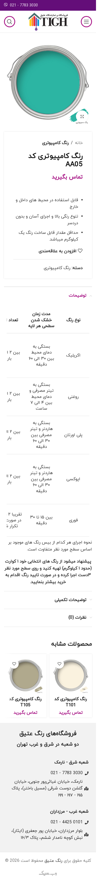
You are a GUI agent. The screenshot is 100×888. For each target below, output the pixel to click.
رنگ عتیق (53, 861)
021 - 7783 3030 (24, 5)
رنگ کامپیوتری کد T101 (70, 702)
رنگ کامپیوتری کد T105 (25, 702)
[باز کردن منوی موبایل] (86, 21)
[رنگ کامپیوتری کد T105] (25, 675)
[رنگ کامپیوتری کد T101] (70, 675)
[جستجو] (9, 21)
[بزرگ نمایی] (82, 116)
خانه (79, 143)
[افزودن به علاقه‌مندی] (59, 664)
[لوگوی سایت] (48, 21)
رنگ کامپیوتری (55, 143)
